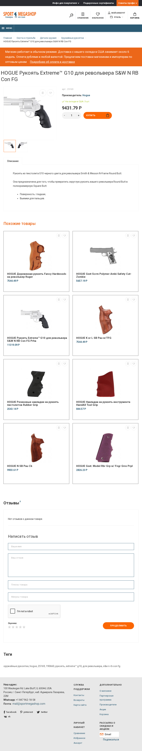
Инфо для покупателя (64, 3)
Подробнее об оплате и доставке (52, 62)
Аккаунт (78, 743)
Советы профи (126, 3)
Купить (91, 115)
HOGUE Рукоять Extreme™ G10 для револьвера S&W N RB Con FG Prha (37, 339)
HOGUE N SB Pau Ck (19, 466)
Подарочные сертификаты (98, 3)
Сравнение (79, 733)
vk (9, 716)
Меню (9, 28)
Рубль (117, 17)
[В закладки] (50, 92)
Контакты (79, 695)
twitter (44, 712)
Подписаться (111, 739)
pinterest (28, 712)
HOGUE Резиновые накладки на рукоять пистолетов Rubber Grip (33, 403)
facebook (11, 712)
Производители (108, 704)
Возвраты (79, 700)
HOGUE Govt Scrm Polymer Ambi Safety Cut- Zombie (103, 275)
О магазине (105, 691)
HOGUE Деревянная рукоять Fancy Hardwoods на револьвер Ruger (36, 275)
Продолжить (118, 625)
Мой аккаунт (118, 13)
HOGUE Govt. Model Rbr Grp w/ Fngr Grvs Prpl (104, 466)
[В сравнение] (42, 92)
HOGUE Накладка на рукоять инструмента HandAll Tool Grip (103, 403)
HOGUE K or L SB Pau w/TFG (93, 338)
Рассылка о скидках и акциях (107, 725)
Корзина (134, 18)
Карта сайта (80, 705)
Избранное (79, 738)
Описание (13, 161)
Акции (103, 709)
